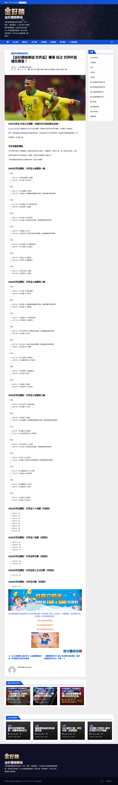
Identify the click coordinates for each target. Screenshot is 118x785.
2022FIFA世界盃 (13, 128)
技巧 (35, 69)
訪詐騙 (57, 69)
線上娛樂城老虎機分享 (97, 87)
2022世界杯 (94, 57)
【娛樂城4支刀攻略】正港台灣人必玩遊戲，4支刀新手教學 (18, 696)
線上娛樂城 (51, 69)
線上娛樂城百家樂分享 (97, 82)
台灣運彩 (93, 62)
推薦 (38, 69)
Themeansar (38, 781)
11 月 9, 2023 (41, 734)
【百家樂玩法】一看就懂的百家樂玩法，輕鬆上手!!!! (44, 696)
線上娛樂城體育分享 (16, 53)
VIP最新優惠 (73, 42)
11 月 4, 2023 (68, 734)
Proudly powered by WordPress (13, 781)
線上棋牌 (10, 691)
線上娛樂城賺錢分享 (12, 688)
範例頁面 (108, 781)
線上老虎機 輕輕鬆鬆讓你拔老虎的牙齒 (71, 694)
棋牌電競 (53, 42)
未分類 (92, 72)
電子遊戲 (62, 42)
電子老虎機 (94, 111)
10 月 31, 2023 (95, 734)
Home (102, 781)
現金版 (42, 69)
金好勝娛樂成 (24, 53)
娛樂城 (25, 133)
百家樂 (92, 77)
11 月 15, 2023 (14, 734)
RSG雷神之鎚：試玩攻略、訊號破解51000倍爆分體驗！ (71, 730)
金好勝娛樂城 (13, 17)
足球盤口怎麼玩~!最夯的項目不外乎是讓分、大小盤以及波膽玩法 (99, 731)
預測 (66, 69)
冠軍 (31, 69)
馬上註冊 (15, 42)
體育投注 (25, 42)
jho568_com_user (26, 67)
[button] (112, 42)
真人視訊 (34, 42)
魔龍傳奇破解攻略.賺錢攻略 (44, 729)
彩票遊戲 (43, 42)
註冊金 (62, 69)
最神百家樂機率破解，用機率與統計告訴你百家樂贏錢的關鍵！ (17, 731)
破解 (46, 69)
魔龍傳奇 (93, 116)
